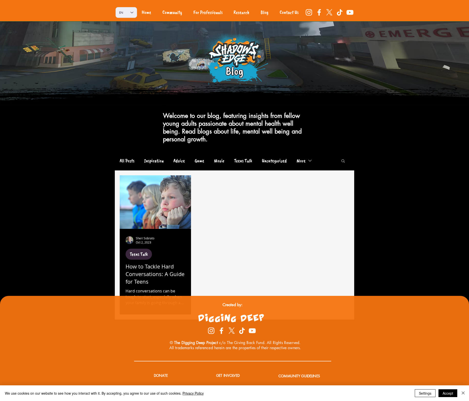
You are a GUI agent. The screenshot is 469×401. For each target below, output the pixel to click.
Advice (179, 161)
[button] (343, 161)
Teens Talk (243, 161)
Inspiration (154, 161)
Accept (448, 393)
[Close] (463, 393)
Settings (425, 393)
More (301, 161)
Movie (219, 161)
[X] (329, 12)
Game (199, 161)
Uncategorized (274, 161)
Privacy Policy (193, 393)
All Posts (127, 161)
